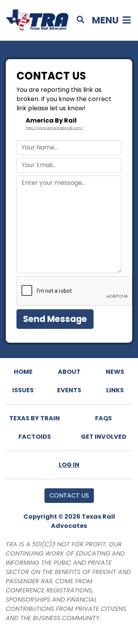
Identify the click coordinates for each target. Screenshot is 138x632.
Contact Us (69, 495)
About (69, 371)
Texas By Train (34, 418)
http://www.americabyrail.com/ (54, 127)
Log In (69, 464)
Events (69, 390)
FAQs (103, 418)
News (115, 371)
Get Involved (104, 436)
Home (23, 371)
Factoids (34, 436)
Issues (23, 390)
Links (115, 390)
